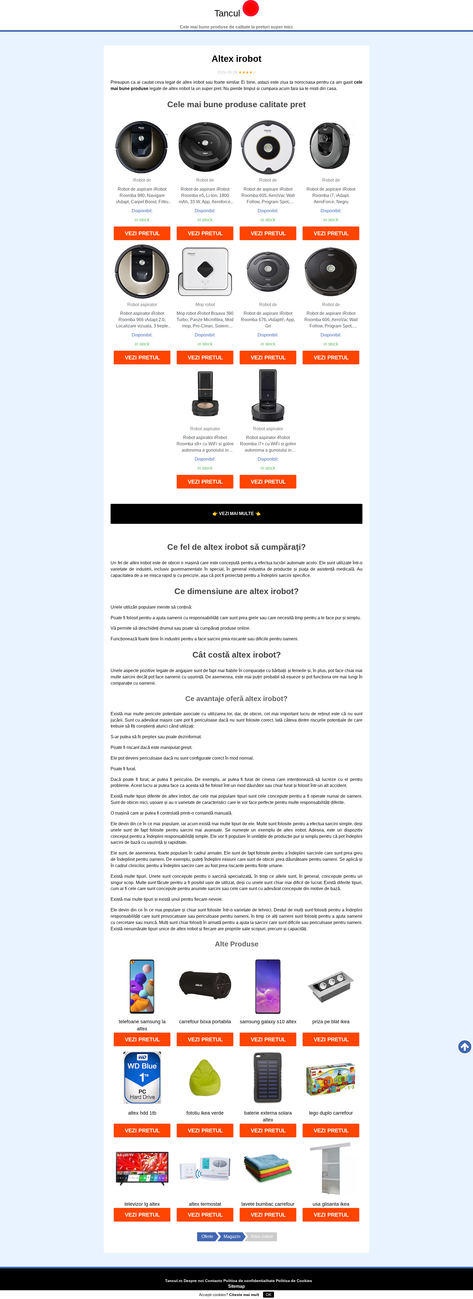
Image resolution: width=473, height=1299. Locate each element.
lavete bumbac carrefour (268, 1204)
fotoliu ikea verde (205, 1113)
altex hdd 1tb (142, 1113)
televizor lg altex (142, 1204)
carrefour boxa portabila (205, 1021)
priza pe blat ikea (331, 1021)
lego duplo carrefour (331, 1113)
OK (268, 1294)
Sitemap (236, 1286)
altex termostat (205, 1204)
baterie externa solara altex (268, 1116)
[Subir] (464, 1046)
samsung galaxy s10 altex (268, 1021)
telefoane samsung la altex (142, 1025)
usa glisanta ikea (331, 1204)
